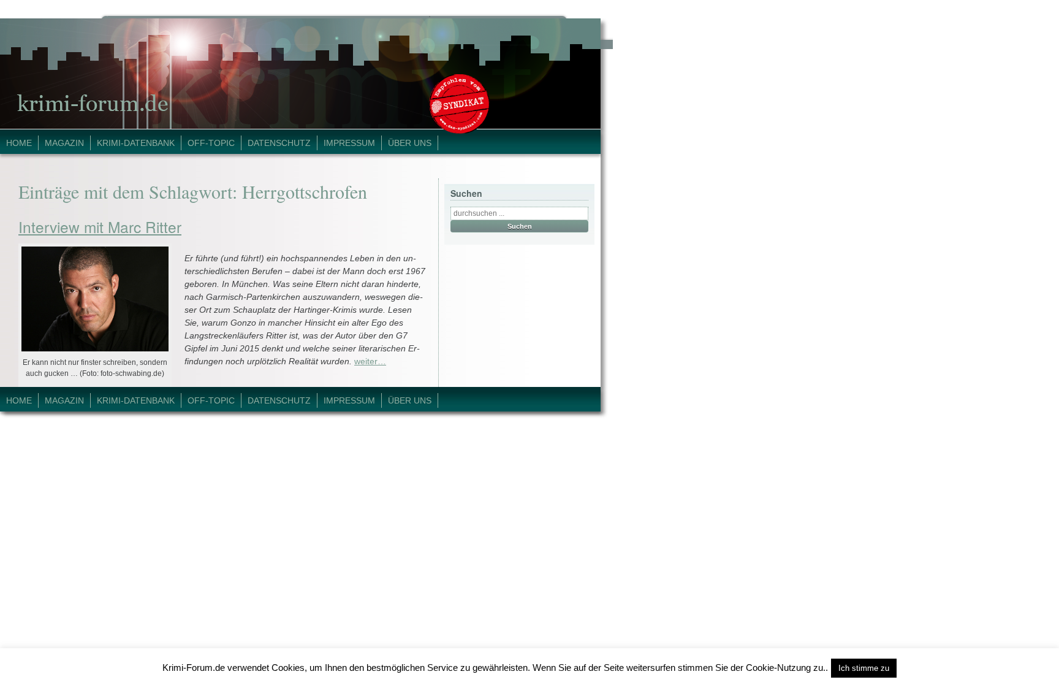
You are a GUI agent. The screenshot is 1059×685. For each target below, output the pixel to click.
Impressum (349, 143)
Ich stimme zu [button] (863, 668)
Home (19, 143)
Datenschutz (279, 143)
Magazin (64, 143)
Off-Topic (211, 143)
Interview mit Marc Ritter (99, 226)
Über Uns (409, 143)
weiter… (370, 361)
